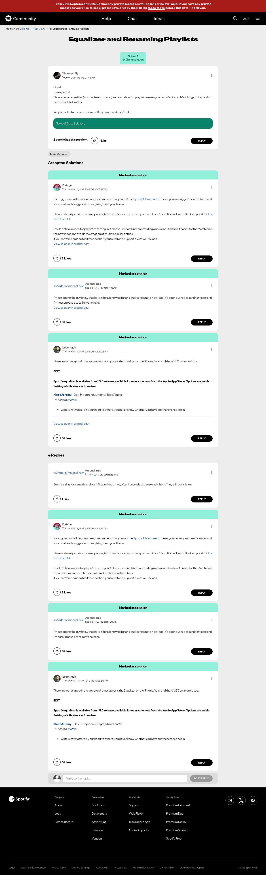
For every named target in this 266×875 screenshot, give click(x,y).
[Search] (235, 18)
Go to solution (134, 60)
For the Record (64, 822)
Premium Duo (174, 813)
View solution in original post (71, 244)
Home (25, 29)
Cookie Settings (80, 867)
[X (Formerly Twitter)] (241, 800)
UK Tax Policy (167, 867)
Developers (99, 813)
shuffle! (72, 400)
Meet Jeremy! (62, 395)
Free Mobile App (139, 822)
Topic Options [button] (58, 154)
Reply (202, 141)
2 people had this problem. (70, 139)
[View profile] (57, 75)
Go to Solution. (75, 123)
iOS (43, 29)
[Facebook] (253, 800)
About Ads (102, 867)
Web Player (136, 813)
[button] (211, 75)
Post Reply (201, 778)
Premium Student (177, 830)
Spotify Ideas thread (146, 199)
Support (134, 805)
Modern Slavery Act (143, 867)
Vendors (97, 838)
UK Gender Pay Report (192, 867)
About (59, 805)
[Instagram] (229, 800)
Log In (246, 18)
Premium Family (176, 822)
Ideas (159, 19)
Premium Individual (178, 805)
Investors (98, 830)
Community (24, 19)
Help (106, 19)
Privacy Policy (58, 867)
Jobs (58, 813)
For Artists (98, 805)
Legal (12, 867)
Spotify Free (174, 838)
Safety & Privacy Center (33, 867)
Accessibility (120, 867)
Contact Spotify (139, 830)
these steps (156, 8)
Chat (132, 19)
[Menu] (258, 18)
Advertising (99, 822)
